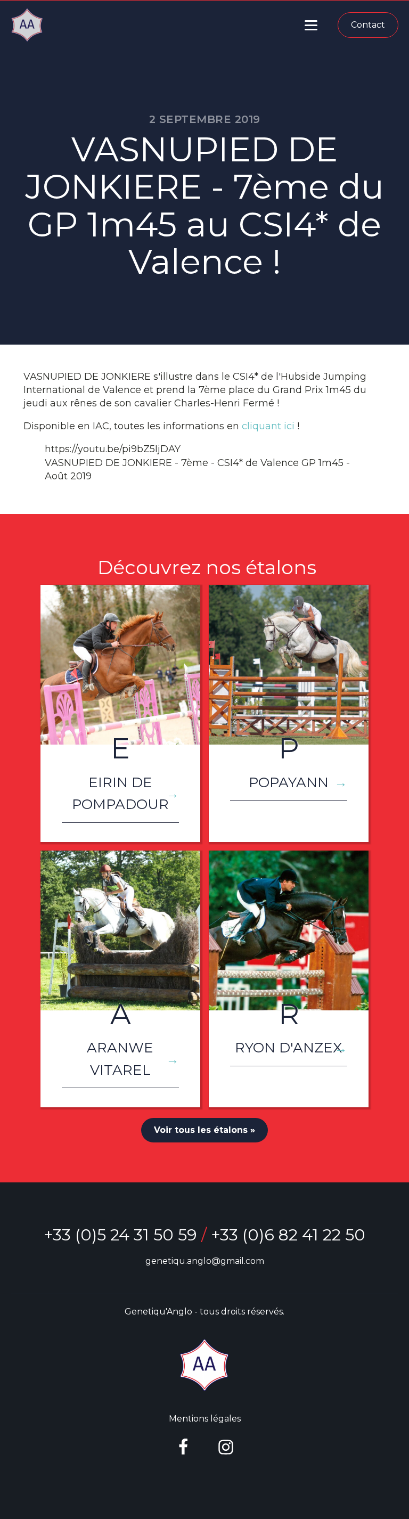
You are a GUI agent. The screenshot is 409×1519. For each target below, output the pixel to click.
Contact (368, 25)
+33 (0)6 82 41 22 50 (288, 1235)
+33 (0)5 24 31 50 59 (120, 1235)
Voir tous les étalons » (204, 1130)
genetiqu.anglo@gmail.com (204, 1261)
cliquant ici (268, 426)
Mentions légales (205, 1419)
